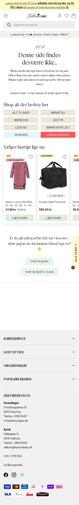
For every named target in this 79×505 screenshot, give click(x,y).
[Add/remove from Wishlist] (31, 157)
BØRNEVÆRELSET (58, 127)
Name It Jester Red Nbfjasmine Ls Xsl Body (29, 201)
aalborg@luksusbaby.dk (18, 447)
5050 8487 (20, 416)
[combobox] (39, 24)
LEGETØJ (21, 127)
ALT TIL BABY (21, 112)
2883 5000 (20, 442)
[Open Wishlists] (67, 16)
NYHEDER (21, 134)
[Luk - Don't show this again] (73, 267)
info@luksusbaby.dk (16, 420)
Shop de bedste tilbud (39, 271)
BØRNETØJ (58, 112)
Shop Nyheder (39, 261)
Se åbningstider (13, 465)
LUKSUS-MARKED (58, 134)
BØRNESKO (21, 120)
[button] (73, 15)
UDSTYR (58, 120)
